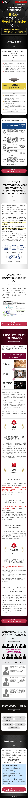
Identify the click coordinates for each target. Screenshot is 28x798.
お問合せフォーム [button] (22, 2)
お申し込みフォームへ (14, 170)
